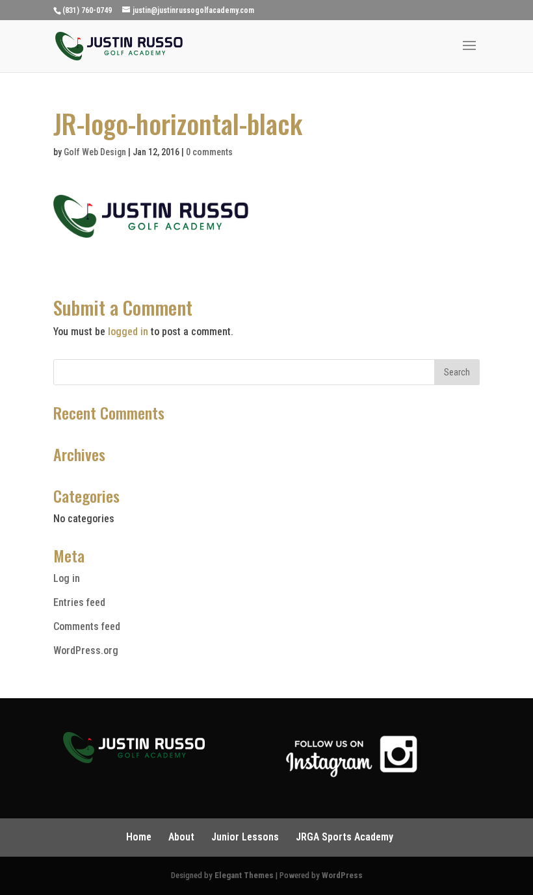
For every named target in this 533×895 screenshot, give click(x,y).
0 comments (209, 152)
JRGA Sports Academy (344, 837)
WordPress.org (85, 650)
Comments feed (86, 626)
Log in (66, 578)
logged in (128, 331)
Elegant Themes (244, 875)
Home (138, 837)
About (181, 837)
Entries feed (79, 602)
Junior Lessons (245, 837)
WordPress (342, 875)
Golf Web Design (95, 152)
